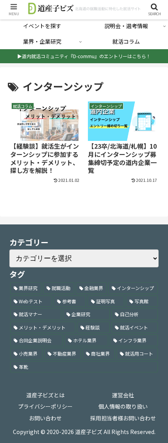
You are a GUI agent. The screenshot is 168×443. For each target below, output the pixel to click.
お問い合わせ (45, 418)
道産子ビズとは (45, 395)
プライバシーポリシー (45, 406)
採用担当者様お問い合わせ (123, 418)
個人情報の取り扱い (123, 406)
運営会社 (123, 395)
